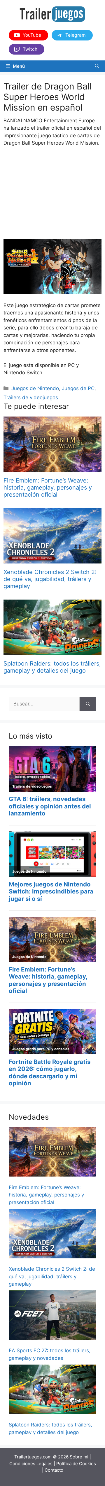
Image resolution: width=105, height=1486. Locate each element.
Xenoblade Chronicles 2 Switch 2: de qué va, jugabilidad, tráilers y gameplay (50, 579)
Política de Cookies (76, 1463)
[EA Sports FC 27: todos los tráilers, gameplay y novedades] (52, 1316)
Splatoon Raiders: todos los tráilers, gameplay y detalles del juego (52, 667)
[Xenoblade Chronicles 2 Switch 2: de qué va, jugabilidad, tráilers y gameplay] (53, 560)
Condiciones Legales (30, 1463)
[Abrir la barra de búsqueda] (97, 66)
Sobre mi (79, 1457)
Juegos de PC (78, 388)
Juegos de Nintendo (35, 388)
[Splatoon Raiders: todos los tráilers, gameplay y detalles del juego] (53, 651)
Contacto (54, 1470)
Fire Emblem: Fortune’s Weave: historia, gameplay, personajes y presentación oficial (48, 487)
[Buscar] (88, 704)
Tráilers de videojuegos (31, 397)
